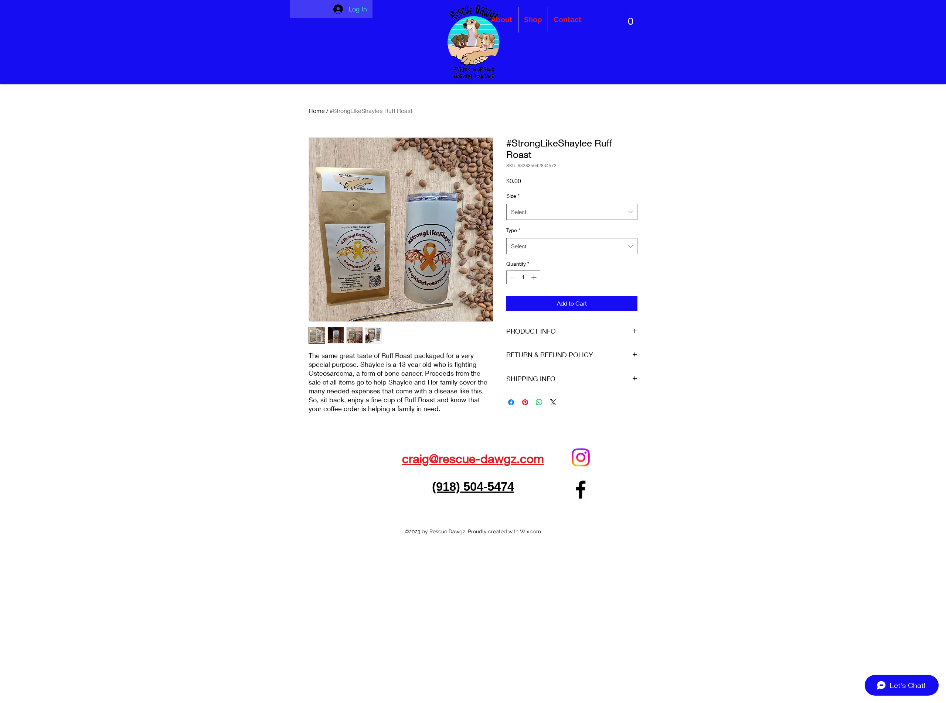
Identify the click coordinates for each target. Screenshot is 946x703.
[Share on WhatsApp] (539, 402)
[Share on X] (553, 402)
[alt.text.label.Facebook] (581, 490)
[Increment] (534, 277)
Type (513, 230)
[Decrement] (512, 277)
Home (317, 110)
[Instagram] (581, 457)
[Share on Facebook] (511, 402)
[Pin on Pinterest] (525, 402)
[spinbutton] (523, 277)
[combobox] (571, 212)
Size (513, 196)
